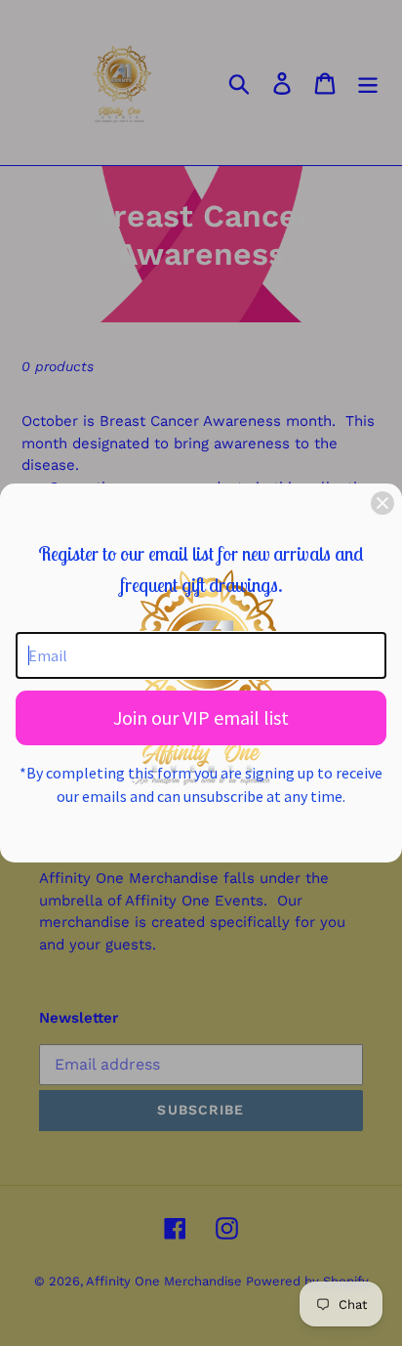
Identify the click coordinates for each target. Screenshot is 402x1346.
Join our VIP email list (201, 717)
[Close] (382, 503)
